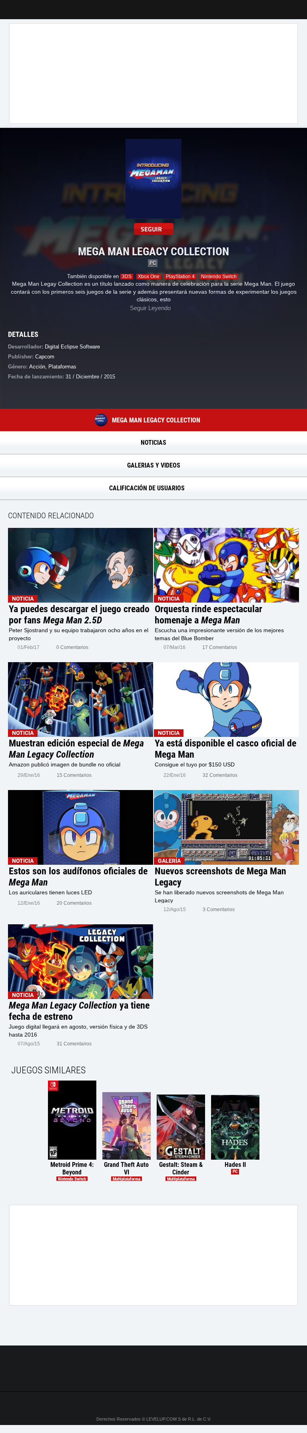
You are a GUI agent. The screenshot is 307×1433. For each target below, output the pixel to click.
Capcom (44, 357)
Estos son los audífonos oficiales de (78, 877)
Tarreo (11, 5)
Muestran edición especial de (76, 749)
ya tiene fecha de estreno (79, 1011)
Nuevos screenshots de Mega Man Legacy (220, 877)
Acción (37, 367)
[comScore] (153, 1377)
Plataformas (62, 367)
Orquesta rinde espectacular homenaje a (208, 614)
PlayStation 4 (180, 276)
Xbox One (148, 276)
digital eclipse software (72, 347)
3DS (127, 276)
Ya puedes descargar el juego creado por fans (79, 614)
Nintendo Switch (219, 276)
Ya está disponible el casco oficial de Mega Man (225, 749)
